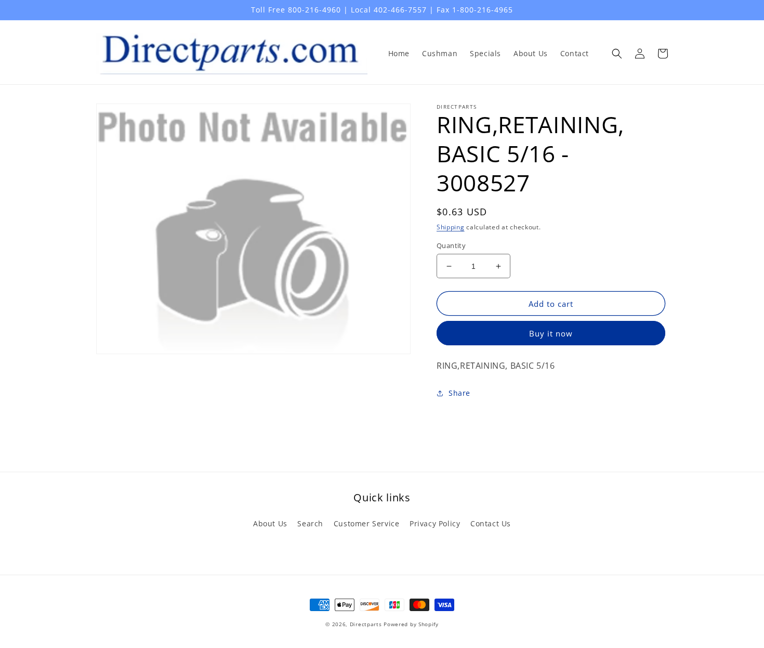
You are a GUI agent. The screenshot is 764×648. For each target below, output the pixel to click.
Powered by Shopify (411, 624)
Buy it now (551, 333)
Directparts (366, 624)
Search (310, 523)
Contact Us (490, 523)
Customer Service (367, 523)
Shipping (451, 227)
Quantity (451, 245)
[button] (616, 53)
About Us (270, 523)
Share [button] (459, 393)
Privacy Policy (435, 523)
